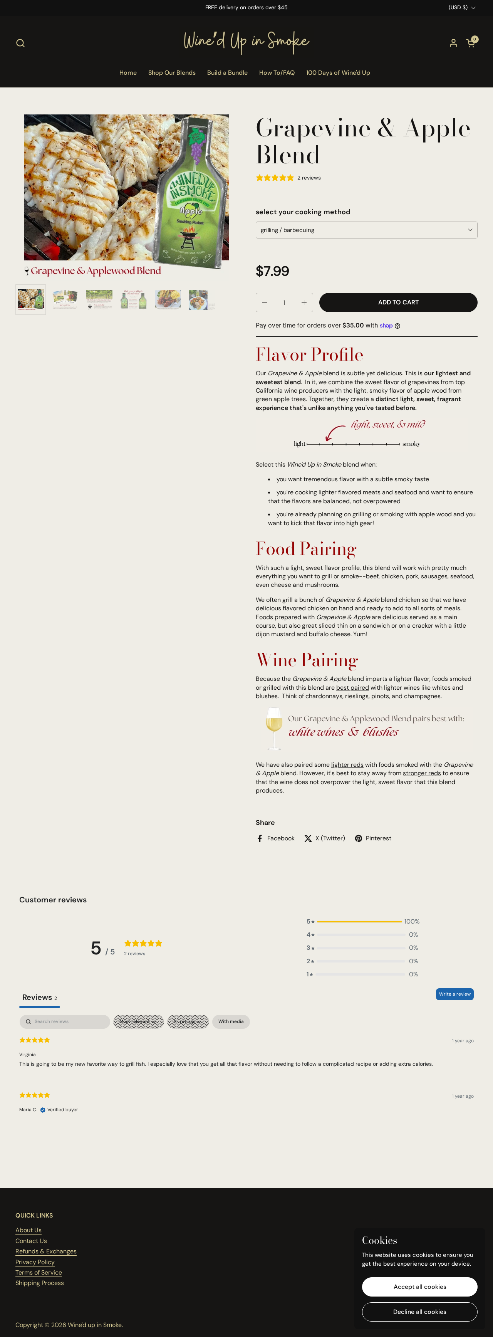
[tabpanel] (246, 1070)
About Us (28, 1230)
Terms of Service (38, 1272)
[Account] (453, 43)
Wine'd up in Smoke (95, 1325)
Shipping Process (39, 1283)
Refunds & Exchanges (46, 1251)
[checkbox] (231, 1022)
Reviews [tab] (39, 997)
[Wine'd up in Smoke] (246, 42)
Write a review (455, 994)
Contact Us (31, 1241)
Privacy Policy (35, 1262)
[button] (20, 43)
